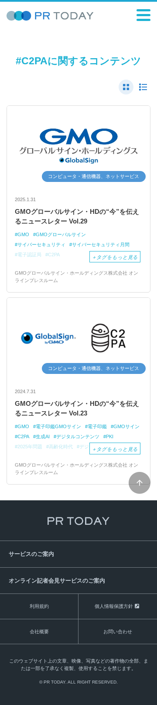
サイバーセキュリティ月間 (101, 244)
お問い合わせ (117, 631)
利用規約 (39, 606)
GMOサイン (126, 426)
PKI (109, 436)
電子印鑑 (97, 426)
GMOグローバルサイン (61, 234)
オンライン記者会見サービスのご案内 (57, 580)
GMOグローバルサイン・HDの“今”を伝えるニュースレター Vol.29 (77, 216)
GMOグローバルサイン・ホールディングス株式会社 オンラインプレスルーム (76, 276)
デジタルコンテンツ (77, 436)
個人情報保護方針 (114, 606)
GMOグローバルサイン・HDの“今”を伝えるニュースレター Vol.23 (77, 408)
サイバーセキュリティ (41, 244)
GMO (23, 234)
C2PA (23, 436)
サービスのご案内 (31, 554)
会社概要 (39, 631)
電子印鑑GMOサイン (58, 426)
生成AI (43, 436)
